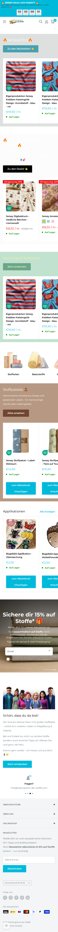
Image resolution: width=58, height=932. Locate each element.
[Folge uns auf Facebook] (5, 898)
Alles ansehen (16, 413)
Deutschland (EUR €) (15, 883)
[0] (52, 21)
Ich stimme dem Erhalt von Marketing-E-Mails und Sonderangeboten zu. (31, 659)
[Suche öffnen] (40, 21)
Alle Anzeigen (47, 511)
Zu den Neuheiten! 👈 (20, 48)
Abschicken (14, 868)
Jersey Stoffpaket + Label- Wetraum (20, 462)
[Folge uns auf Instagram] (11, 898)
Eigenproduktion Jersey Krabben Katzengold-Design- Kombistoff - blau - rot (20, 101)
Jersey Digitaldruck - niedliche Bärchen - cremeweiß (17, 220)
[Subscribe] (49, 651)
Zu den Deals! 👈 (17, 168)
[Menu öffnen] (4, 21)
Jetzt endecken (16, 266)
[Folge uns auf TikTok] (22, 898)
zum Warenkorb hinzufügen (21, 488)
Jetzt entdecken (17, 764)
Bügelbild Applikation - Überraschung (19, 555)
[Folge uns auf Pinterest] (16, 898)
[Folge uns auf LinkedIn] (28, 898)
